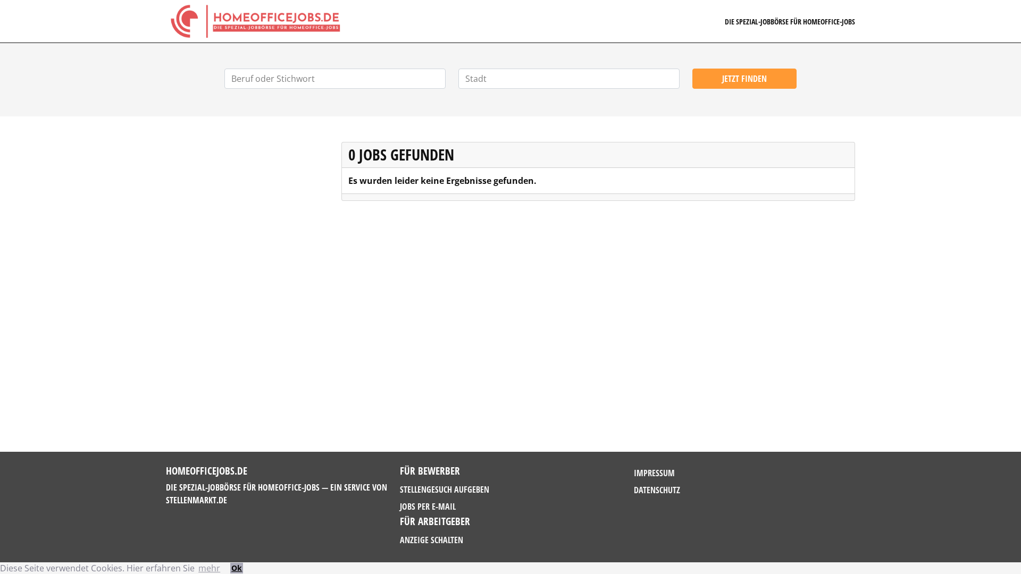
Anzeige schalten (431, 540)
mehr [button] (209, 568)
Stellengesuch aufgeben (444, 489)
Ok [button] (236, 568)
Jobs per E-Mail (428, 506)
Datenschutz (657, 490)
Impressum (654, 473)
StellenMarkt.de (196, 500)
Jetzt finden (744, 79)
